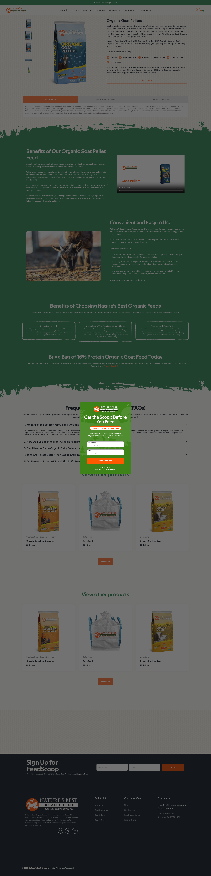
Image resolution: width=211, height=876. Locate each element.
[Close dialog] (128, 405)
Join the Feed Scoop (105, 461)
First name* (92, 442)
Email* (90, 451)
